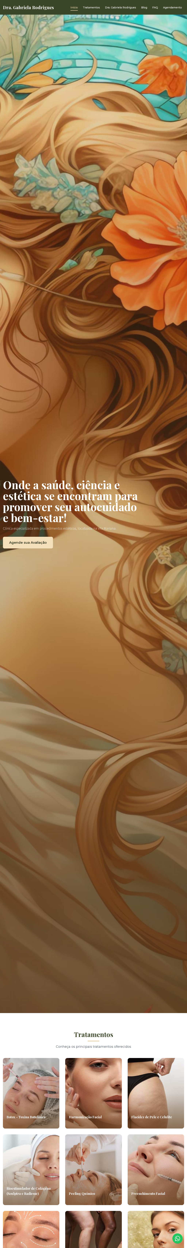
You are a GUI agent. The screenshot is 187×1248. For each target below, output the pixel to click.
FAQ (155, 7)
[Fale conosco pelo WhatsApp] (177, 1238)
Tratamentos (91, 7)
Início (74, 7)
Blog (144, 7)
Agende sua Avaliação (28, 543)
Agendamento (172, 7)
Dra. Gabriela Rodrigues (120, 7)
